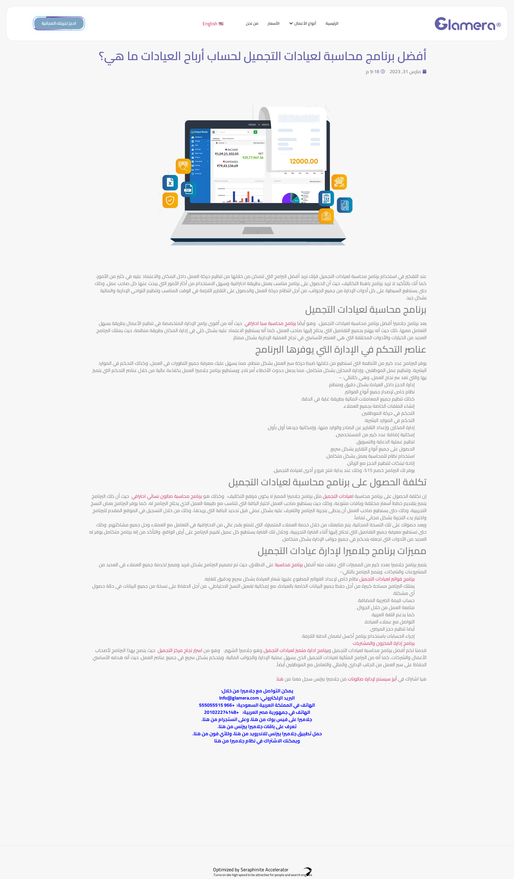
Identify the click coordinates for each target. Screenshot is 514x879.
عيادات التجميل (337, 496)
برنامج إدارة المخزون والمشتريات (384, 643)
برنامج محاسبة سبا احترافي (269, 323)
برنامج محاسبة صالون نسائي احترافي (166, 496)
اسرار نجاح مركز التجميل (180, 650)
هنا (280, 678)
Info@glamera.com (239, 697)
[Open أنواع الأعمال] (291, 23)
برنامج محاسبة (289, 564)
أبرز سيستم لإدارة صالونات (372, 678)
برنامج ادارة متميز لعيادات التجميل (296, 650)
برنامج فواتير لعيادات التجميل (387, 578)
